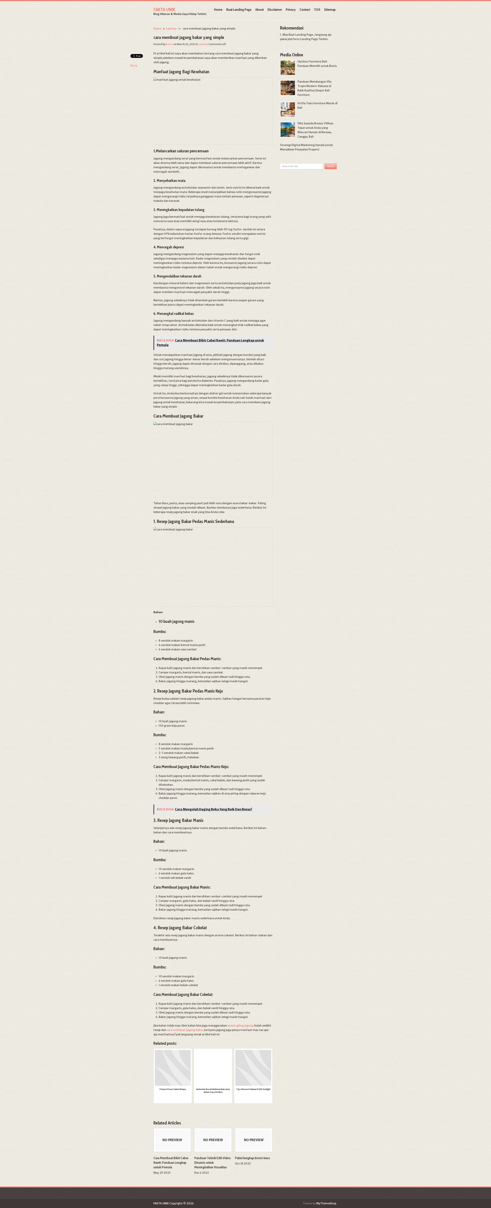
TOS (317, 9)
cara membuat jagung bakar (185, 1030)
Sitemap (330, 9)
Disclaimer (275, 9)
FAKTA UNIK (164, 9)
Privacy (291, 9)
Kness (169, 44)
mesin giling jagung (240, 1025)
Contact (305, 9)
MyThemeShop (326, 1203)
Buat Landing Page (238, 9)
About (259, 9)
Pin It (133, 65)
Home (218, 9)
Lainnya (171, 28)
